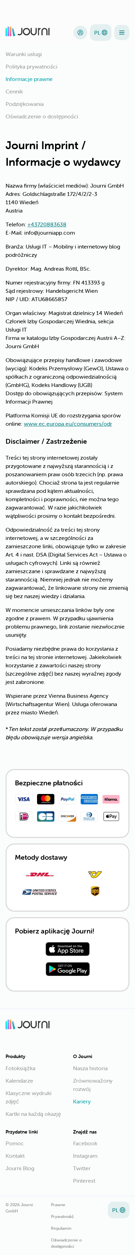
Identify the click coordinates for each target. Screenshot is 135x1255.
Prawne (58, 1204)
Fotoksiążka (20, 1068)
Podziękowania (25, 103)
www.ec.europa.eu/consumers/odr (68, 423)
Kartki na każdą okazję (33, 1113)
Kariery (82, 1101)
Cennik (14, 91)
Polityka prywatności (31, 66)
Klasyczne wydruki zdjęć (29, 1097)
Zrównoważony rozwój (92, 1084)
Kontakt (15, 1155)
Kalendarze (19, 1080)
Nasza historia (90, 1068)
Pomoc (15, 1143)
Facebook (85, 1143)
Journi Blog (20, 1168)
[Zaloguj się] (80, 32)
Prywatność (62, 1216)
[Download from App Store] (67, 950)
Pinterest (84, 1180)
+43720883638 (46, 224)
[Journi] (28, 32)
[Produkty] (121, 32)
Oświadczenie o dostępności (42, 116)
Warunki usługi (24, 54)
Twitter (82, 1168)
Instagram (85, 1155)
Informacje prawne (29, 78)
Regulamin (61, 1228)
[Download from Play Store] (67, 970)
